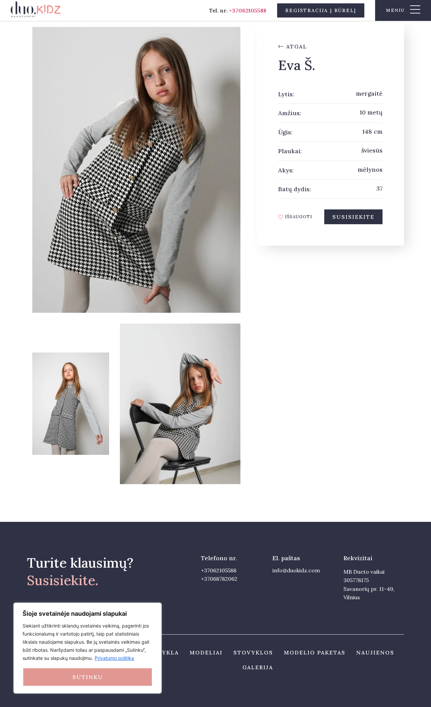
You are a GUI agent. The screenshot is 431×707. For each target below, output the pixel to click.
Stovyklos (253, 652)
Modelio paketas (314, 652)
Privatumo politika (114, 658)
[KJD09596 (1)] (70, 403)
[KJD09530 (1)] (136, 170)
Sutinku (87, 677)
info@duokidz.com (296, 570)
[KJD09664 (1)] (180, 404)
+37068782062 (219, 578)
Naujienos (375, 652)
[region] (87, 648)
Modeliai (206, 652)
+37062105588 (247, 10)
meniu (395, 10)
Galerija (257, 667)
